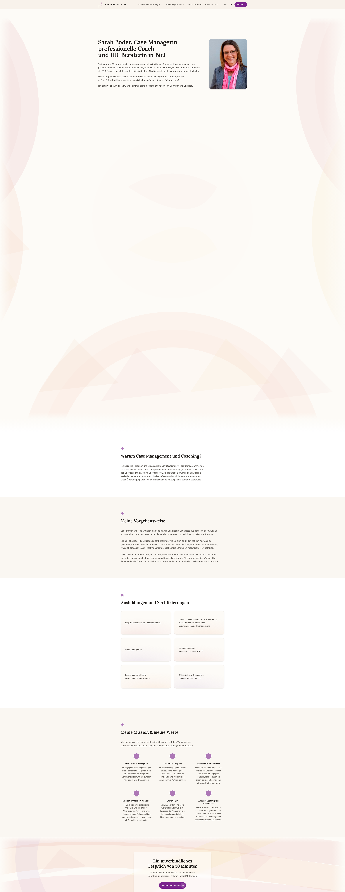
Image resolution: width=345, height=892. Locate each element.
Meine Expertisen (174, 4)
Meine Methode (195, 4)
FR (225, 4)
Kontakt (240, 4)
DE (231, 4)
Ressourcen (210, 4)
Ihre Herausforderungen (149, 4)
